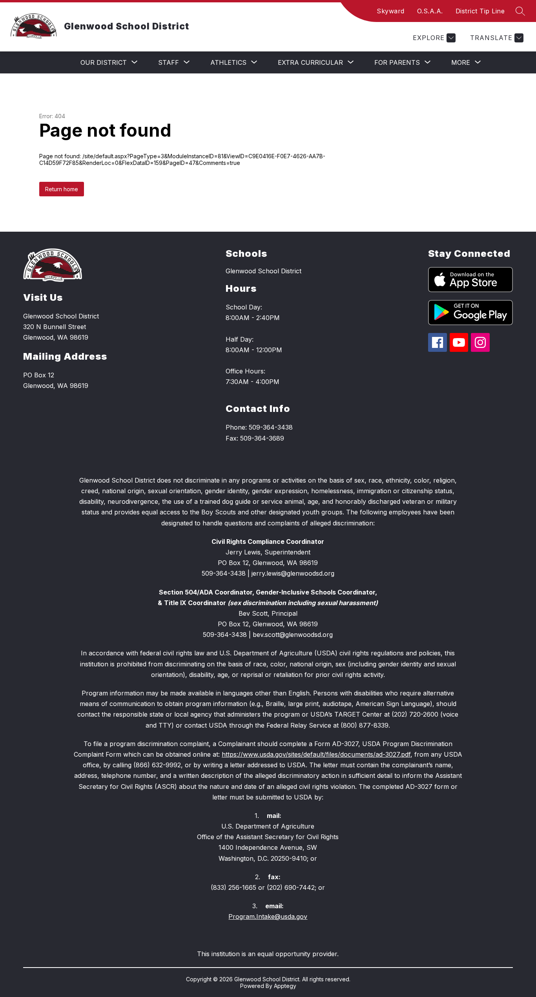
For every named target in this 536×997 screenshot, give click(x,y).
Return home (61, 189)
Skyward (391, 11)
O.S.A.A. (430, 11)
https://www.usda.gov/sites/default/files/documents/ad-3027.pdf (316, 754)
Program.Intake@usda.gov (267, 916)
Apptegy (285, 985)
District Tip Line (480, 11)
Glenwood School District (263, 271)
